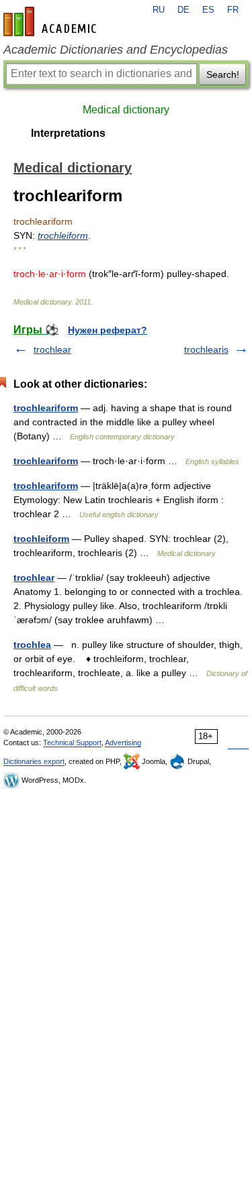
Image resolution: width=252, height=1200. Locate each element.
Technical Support (72, 743)
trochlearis (206, 349)
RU (159, 10)
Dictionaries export (34, 761)
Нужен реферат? (107, 330)
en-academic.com (51, 21)
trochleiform (63, 235)
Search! (222, 74)
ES (208, 10)
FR (233, 10)
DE (183, 10)
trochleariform (45, 407)
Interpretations (68, 133)
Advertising (123, 743)
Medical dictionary (126, 109)
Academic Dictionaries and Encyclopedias (115, 49)
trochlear (52, 349)
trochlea (32, 644)
